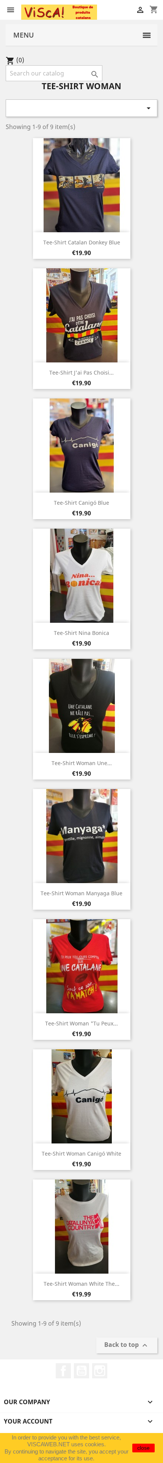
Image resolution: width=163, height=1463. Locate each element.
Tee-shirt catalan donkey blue (81, 242)
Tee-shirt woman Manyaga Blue (81, 893)
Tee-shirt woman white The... (81, 1283)
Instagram (99, 1370)
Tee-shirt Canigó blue (81, 502)
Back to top (126, 1345)
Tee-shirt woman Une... (82, 763)
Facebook (63, 1370)
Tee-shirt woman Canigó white (81, 1153)
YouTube (81, 1370)
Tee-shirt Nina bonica (81, 632)
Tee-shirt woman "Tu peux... (81, 1023)
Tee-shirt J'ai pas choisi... (81, 372)
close (143, 1448)
